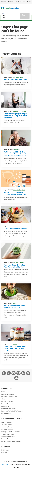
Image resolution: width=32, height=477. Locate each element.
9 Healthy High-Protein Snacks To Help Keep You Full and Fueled (15, 348)
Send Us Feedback (6, 422)
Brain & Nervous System (19, 111)
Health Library (5, 406)
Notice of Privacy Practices (9, 439)
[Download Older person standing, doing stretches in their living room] (16, 100)
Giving (3, 399)
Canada (17, 1)
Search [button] (24, 15)
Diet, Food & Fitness (18, 226)
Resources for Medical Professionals (12, 411)
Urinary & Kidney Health (19, 190)
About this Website (7, 424)
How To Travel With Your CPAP (15, 80)
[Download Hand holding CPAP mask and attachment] (16, 65)
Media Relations (6, 413)
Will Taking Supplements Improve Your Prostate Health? (15, 193)
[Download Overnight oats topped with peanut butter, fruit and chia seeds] (16, 214)
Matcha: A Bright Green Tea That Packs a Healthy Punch (15, 266)
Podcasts (4, 452)
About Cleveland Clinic (7, 394)
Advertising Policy (6, 427)
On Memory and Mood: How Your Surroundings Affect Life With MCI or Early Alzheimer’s (15, 154)
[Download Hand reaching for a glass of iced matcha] (16, 251)
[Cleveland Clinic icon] (2, 8)
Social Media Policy (7, 429)
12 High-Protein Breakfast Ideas (16, 228)
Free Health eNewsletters (8, 408)
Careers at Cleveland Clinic (9, 396)
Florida (23, 1)
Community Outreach (7, 401)
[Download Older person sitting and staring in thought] (16, 138)
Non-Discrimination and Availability (11, 441)
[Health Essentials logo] (12, 8)
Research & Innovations (8, 404)
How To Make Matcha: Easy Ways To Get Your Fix (14, 307)
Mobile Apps (5, 450)
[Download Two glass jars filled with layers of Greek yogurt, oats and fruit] (16, 332)
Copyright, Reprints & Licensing (10, 432)
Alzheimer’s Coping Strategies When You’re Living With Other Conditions (15, 116)
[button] (29, 8)
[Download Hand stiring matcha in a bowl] (16, 291)
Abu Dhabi (10, 1)
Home (3, 392)
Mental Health (16, 149)
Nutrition (15, 303)
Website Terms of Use (7, 434)
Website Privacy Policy (7, 436)
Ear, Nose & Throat (18, 77)
